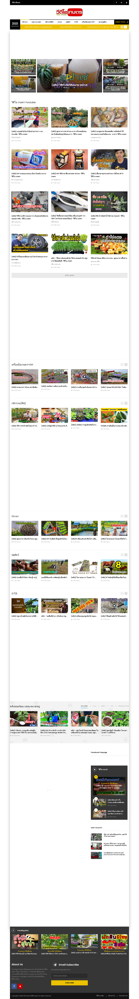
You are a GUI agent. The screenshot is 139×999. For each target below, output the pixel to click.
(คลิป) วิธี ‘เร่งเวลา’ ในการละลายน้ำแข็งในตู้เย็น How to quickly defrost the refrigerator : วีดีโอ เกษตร (109, 789)
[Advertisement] (69, 44)
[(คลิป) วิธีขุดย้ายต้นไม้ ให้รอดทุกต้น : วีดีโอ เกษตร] (114, 605)
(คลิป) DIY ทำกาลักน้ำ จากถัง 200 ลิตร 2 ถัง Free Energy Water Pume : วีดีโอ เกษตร (54, 732)
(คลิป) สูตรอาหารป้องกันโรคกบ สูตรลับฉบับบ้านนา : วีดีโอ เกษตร (34, 539)
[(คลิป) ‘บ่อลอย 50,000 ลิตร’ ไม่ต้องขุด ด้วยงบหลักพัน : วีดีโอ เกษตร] (114, 376)
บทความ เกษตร (36, 22)
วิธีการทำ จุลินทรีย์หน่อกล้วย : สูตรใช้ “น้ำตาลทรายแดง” (115, 835)
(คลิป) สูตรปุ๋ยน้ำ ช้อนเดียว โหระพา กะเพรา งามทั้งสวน (114, 731)
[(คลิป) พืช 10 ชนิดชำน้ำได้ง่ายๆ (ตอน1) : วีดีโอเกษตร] (109, 201)
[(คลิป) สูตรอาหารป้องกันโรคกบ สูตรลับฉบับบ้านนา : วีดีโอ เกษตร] (24, 528)
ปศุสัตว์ (68, 22)
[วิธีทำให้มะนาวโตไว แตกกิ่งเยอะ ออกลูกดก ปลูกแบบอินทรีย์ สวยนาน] (24, 941)
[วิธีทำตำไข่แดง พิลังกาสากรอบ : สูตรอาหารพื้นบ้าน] (109, 244)
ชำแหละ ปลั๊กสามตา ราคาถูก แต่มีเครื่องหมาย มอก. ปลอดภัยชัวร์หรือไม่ (115, 844)
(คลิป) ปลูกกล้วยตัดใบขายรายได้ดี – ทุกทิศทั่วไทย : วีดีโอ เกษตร (34, 616)
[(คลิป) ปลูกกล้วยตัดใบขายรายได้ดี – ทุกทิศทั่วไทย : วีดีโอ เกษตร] (24, 605)
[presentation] (122, 27)
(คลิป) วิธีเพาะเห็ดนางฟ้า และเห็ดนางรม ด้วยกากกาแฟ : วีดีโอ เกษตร (116, 813)
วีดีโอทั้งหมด (114, 783)
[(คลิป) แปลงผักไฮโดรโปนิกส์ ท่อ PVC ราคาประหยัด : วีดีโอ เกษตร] (29, 117)
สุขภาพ (89, 951)
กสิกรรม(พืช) (49, 22)
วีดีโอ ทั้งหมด (16, 3)
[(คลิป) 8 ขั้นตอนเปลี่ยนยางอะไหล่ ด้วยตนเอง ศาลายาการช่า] (29, 243)
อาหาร (93, 951)
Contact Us (123, 996)
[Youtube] (20, 986)
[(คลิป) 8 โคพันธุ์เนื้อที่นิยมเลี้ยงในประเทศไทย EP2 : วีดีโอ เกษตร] (114, 567)
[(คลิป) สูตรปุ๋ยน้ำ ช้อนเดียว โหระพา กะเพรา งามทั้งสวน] (115, 718)
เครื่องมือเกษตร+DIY (88, 22)
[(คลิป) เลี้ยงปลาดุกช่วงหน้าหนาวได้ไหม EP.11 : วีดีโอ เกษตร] (109, 159)
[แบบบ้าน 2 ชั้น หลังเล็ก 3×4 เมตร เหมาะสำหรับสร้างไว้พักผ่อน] (54, 941)
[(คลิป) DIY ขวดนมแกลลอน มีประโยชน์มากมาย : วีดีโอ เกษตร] (29, 159)
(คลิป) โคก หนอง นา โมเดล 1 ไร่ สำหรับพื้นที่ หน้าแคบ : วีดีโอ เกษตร (95, 577)
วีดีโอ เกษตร (100, 996)
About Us (111, 996)
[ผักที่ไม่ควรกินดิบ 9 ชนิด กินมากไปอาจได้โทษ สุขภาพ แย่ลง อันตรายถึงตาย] (84, 941)
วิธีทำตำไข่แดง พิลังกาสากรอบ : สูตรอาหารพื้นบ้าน (109, 258)
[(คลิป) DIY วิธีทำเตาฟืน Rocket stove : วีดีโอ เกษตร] (69, 159)
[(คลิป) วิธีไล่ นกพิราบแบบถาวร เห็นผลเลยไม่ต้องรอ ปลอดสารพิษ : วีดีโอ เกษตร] (29, 201)
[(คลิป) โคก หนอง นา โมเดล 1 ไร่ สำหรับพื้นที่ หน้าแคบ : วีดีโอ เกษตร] (84, 567)
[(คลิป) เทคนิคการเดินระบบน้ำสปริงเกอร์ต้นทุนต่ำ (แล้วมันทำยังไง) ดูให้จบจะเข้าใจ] (54, 376)
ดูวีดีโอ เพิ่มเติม (69, 275)
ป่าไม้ (76, 22)
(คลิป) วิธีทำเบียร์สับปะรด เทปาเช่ (38, 27)
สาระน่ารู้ (83, 951)
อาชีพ (121, 951)
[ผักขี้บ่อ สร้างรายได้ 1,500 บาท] (114, 941)
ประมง (60, 22)
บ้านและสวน (105, 783)
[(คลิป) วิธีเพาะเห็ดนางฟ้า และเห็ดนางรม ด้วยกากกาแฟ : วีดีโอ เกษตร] (99, 814)
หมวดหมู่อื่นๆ (103, 22)
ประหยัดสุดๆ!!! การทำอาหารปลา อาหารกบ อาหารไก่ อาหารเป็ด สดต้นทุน (114, 854)
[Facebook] (14, 986)
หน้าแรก (24, 22)
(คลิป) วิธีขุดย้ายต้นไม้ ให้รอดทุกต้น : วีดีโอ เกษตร (119, 616)
